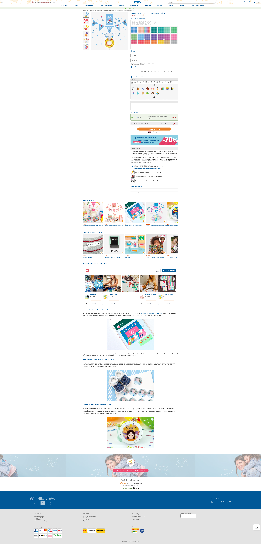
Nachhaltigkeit (37, 519)
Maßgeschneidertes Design (40, 521)
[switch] (256, 528)
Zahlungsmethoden (137, 515)
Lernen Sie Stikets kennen (89, 516)
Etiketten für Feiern (98, 10)
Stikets (84, 10)
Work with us (86, 519)
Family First (85, 515)
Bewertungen (135, 518)
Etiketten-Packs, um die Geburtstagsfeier (152, 313)
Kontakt (36, 515)
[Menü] (259, 525)
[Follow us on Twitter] (227, 501)
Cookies (137, 541)
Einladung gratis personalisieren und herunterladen (147, 168)
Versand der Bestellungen (138, 516)
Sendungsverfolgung (39, 516)
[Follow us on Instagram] (224, 501)
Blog (84, 521)
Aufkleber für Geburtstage (108, 10)
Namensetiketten (90, 10)
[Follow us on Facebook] (221, 501)
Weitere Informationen (136, 186)
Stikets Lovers (86, 518)
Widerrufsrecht (135, 519)
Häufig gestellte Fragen (40, 518)
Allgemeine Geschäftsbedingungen (129, 541)
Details (54, 2)
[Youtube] (229, 501)
